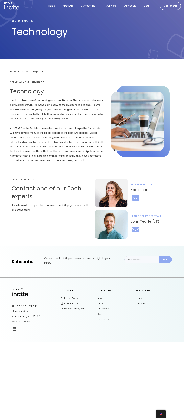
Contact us (170, 5)
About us (68, 5)
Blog (146, 5)
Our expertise (88, 5)
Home (51, 5)
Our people (129, 5)
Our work (111, 5)
